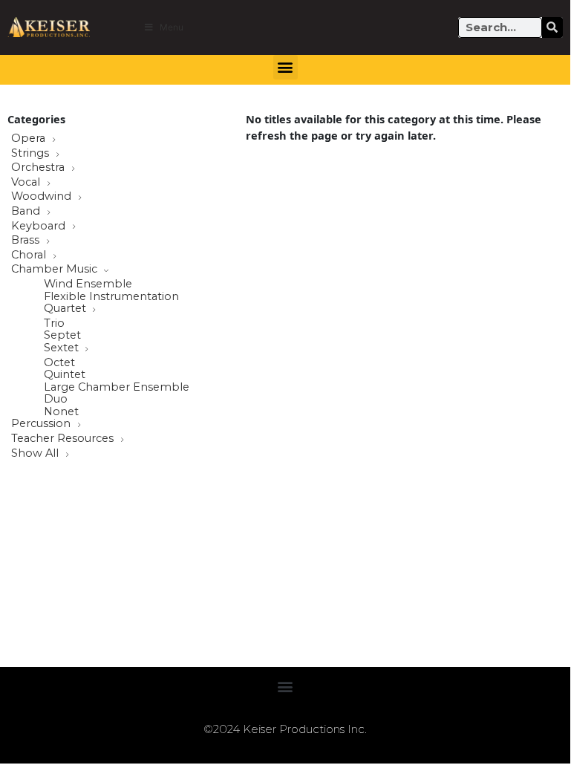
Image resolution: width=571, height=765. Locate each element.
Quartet (66, 309)
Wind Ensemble (88, 284)
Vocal (27, 183)
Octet (59, 362)
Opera (29, 139)
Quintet (64, 374)
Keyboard (39, 226)
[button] (285, 67)
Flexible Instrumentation (111, 296)
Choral (30, 255)
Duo (56, 399)
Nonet (61, 411)
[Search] (552, 27)
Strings (31, 154)
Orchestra (39, 168)
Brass (26, 241)
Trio (54, 323)
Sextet (63, 348)
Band (27, 212)
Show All (36, 454)
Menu (171, 27)
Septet (62, 335)
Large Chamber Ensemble (116, 387)
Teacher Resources (64, 439)
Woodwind (42, 197)
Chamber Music (55, 270)
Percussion (42, 424)
